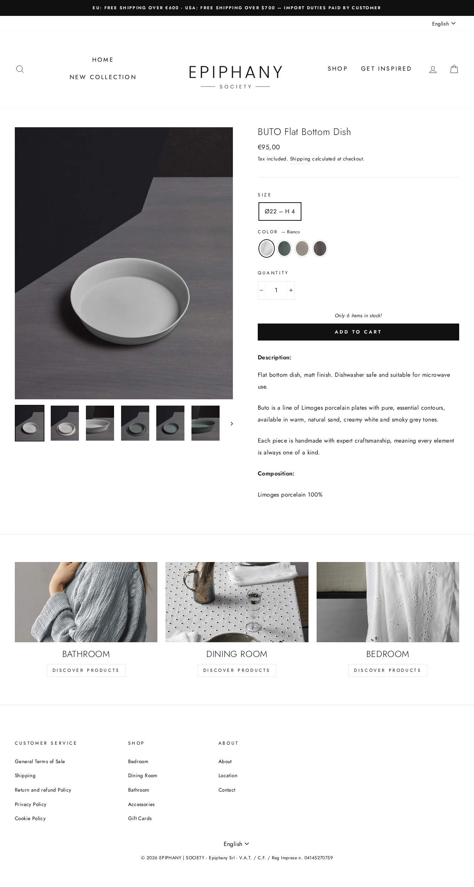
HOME (103, 59)
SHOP (338, 68)
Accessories (141, 804)
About (225, 761)
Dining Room (143, 775)
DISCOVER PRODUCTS (86, 670)
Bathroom (139, 789)
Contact (227, 789)
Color (279, 231)
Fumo (320, 248)
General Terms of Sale (40, 761)
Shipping (300, 158)
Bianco (266, 248)
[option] (237, 8)
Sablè (302, 248)
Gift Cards (140, 818)
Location (227, 775)
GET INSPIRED (386, 68)
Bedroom (138, 761)
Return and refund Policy (43, 789)
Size (265, 195)
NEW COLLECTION (103, 77)
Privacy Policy (31, 804)
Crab (284, 248)
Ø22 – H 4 (280, 211)
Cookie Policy (30, 818)
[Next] (228, 423)
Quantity (273, 273)
